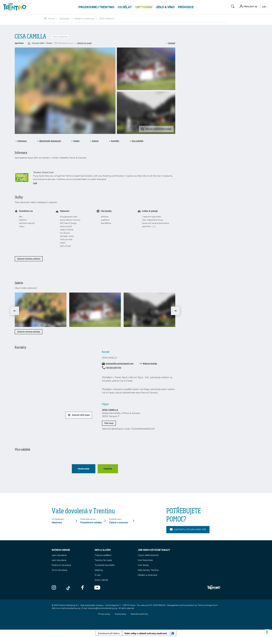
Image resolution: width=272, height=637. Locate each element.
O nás (97, 575)
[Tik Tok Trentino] (68, 587)
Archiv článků (101, 580)
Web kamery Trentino (148, 570)
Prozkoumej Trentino (96, 7)
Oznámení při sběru (109, 633)
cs (264, 6)
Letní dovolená (59, 560)
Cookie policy (120, 614)
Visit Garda (143, 565)
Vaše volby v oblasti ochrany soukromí (145, 633)
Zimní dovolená (59, 570)
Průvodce (186, 7)
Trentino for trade (103, 560)
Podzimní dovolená (61, 565)
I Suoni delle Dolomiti (148, 555)
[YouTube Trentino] (97, 587)
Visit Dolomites (145, 560)
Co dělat (125, 7)
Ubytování (143, 7)
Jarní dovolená (59, 555)
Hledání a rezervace (84, 18)
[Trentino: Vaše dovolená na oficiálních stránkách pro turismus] (14, 7)
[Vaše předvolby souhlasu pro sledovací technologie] (267, 632)
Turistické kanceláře (104, 565)
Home (51, 18)
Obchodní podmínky (139, 614)
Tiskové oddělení (103, 555)
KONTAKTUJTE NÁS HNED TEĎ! (190, 529)
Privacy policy (104, 614)
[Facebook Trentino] (82, 587)
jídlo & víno (165, 7)
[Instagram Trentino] (54, 587)
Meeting (99, 570)
